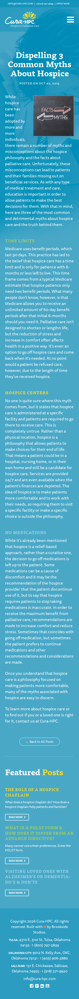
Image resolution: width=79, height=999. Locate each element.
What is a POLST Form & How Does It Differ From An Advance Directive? (39, 832)
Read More (16, 817)
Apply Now (62, 3)
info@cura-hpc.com (20, 3)
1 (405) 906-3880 (54, 958)
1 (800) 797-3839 (44, 3)
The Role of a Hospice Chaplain (32, 792)
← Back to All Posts (39, 741)
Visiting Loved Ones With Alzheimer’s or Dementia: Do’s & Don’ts (37, 876)
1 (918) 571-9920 (54, 971)
